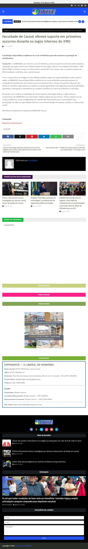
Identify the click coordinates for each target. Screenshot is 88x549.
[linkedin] (56, 429)
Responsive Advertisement (12, 123)
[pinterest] (82, 6)
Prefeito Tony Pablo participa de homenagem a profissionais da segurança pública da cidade (43, 200)
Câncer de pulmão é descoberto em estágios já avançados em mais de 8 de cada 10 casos (47, 441)
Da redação (32, 160)
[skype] (85, 6)
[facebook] (72, 6)
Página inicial (8, 30)
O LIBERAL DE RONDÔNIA (23, 546)
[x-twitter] (75, 6)
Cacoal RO (16, 30)
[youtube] (51, 429)
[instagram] (78, 6)
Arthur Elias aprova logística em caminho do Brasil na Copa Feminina (47, 21)
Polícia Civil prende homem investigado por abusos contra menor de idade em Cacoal (14, 200)
